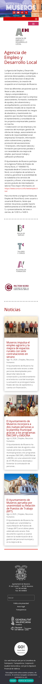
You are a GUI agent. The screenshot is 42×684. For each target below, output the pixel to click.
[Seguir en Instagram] (22, 12)
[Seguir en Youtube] (18, 12)
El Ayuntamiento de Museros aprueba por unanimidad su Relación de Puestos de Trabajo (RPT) (20, 505)
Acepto (13, 681)
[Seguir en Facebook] (14, 12)
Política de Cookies (26, 681)
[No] (39, 677)
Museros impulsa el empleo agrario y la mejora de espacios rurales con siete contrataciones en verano (18, 350)
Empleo (22, 359)
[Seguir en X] (26, 12)
